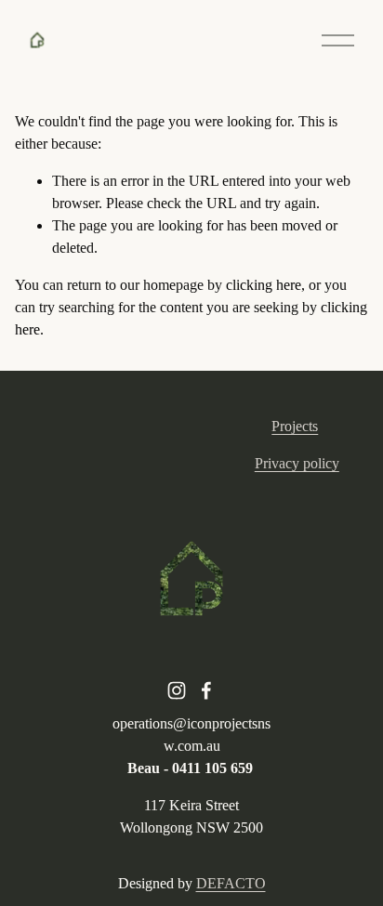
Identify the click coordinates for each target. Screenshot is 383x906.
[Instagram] (176, 690)
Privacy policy (297, 463)
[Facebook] (206, 690)
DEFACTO (231, 883)
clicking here (263, 285)
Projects (294, 426)
